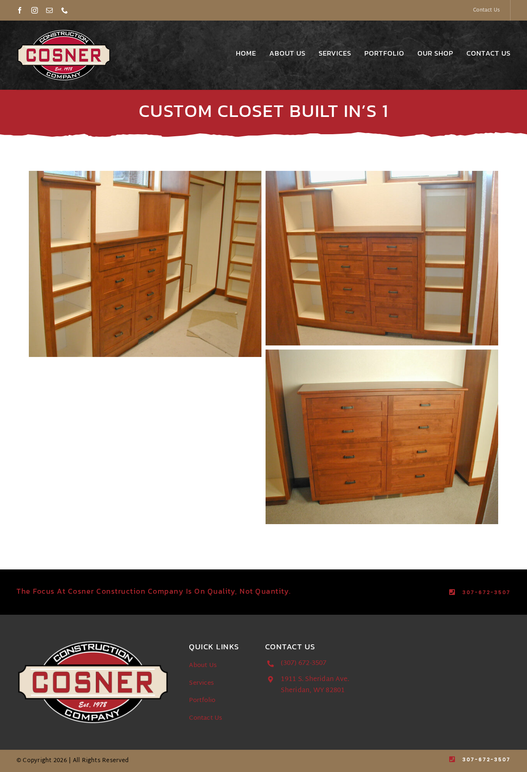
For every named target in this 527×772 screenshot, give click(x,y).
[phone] (64, 10)
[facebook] (19, 10)
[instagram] (34, 10)
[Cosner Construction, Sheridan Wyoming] (64, 32)
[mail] (49, 10)
